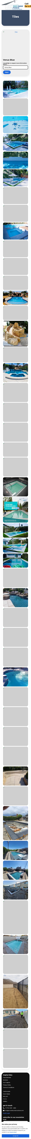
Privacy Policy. (13, 1132)
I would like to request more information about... (15, 64)
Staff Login (6, 1113)
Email (5, 1119)
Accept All (15, 1136)
